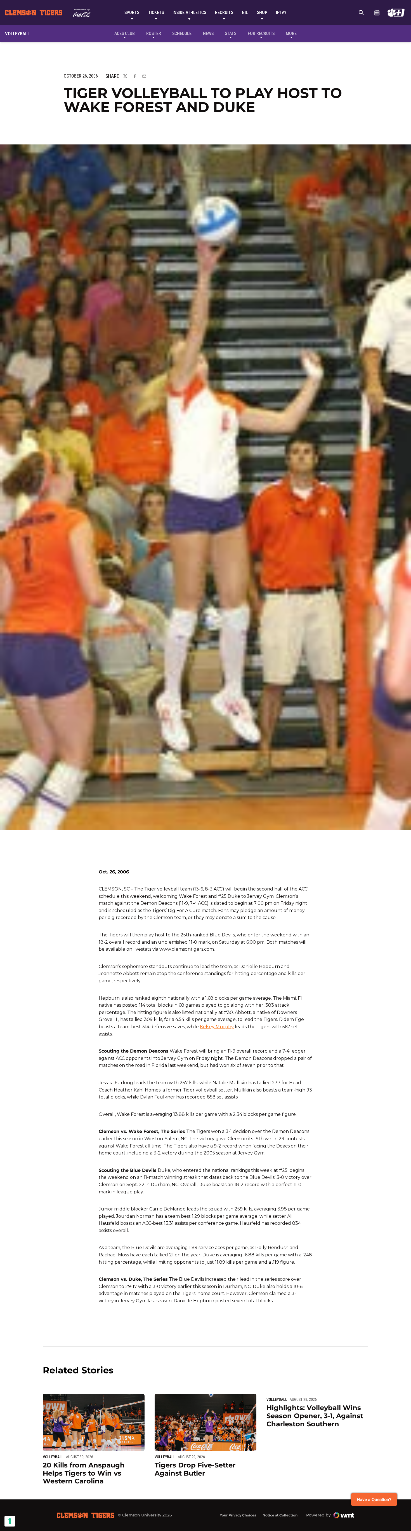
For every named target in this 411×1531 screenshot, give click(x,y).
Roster (153, 33)
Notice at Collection (280, 1515)
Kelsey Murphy (217, 1026)
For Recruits (261, 33)
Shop (262, 12)
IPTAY (281, 12)
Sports (131, 12)
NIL (245, 12)
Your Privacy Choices (238, 1515)
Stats (230, 33)
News (208, 33)
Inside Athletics (189, 12)
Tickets (156, 12)
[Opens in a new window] (396, 12)
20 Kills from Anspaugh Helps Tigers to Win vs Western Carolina (84, 1473)
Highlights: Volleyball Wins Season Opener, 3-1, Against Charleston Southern (314, 1416)
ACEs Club (124, 33)
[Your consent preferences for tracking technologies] (9, 1521)
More (291, 33)
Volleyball (53, 1457)
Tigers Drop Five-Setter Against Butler (195, 1469)
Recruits (224, 12)
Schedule (376, 12)
